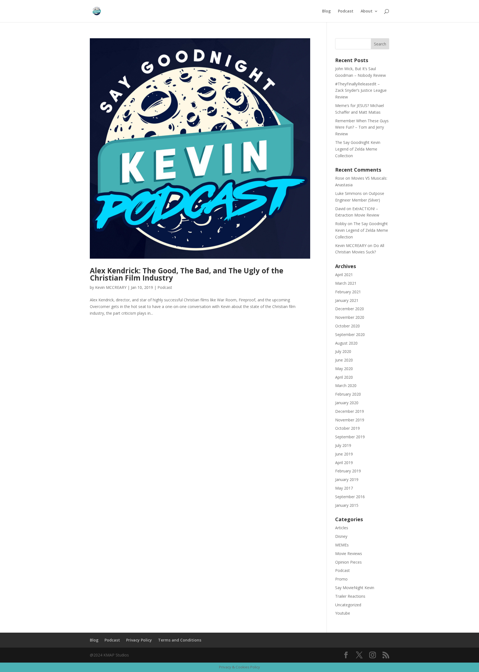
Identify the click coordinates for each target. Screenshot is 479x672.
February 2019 (348, 471)
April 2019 (344, 462)
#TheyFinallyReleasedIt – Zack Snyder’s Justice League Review (361, 90)
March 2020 (345, 385)
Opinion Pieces (348, 562)
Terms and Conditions (179, 640)
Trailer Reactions (350, 596)
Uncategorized (348, 604)
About (367, 11)
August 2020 (346, 343)
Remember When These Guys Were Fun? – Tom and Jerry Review (362, 127)
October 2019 (347, 428)
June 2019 (344, 454)
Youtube (342, 613)
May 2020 (344, 368)
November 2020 (349, 317)
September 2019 (350, 436)
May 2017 (344, 488)
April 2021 (344, 274)
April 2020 (344, 377)
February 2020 (348, 394)
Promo (341, 579)
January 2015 (346, 505)
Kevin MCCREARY (110, 287)
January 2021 (346, 300)
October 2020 (347, 326)
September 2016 (350, 496)
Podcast (345, 11)
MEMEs (342, 545)
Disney (341, 536)
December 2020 (349, 308)
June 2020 (344, 360)
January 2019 (346, 479)
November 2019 (349, 419)
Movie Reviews (348, 553)
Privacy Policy (139, 640)
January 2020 (346, 402)
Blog (326, 11)
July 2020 (343, 351)
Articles (341, 527)
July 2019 (343, 445)
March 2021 (345, 283)
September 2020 (350, 334)
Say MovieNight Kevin (354, 587)
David (340, 208)
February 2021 (348, 291)
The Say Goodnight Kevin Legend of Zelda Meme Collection (357, 149)
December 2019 (349, 411)
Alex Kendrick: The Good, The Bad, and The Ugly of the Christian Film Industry (186, 274)
